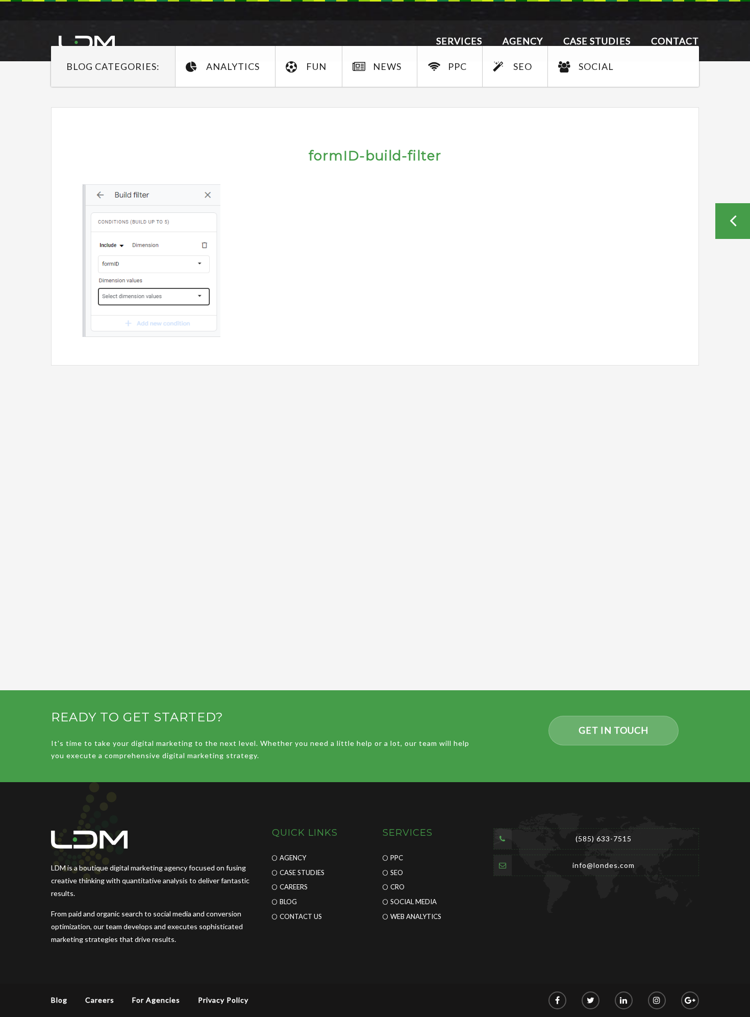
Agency (523, 40)
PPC (457, 66)
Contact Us (301, 916)
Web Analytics (415, 916)
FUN (316, 66)
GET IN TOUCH (613, 730)
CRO (397, 887)
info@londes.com (603, 865)
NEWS (387, 66)
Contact (675, 40)
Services (459, 40)
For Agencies (156, 1000)
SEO (522, 66)
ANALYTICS (233, 66)
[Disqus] (375, 511)
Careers (294, 887)
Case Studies (597, 40)
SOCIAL (596, 66)
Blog (288, 902)
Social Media (413, 902)
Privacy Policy (223, 1000)
